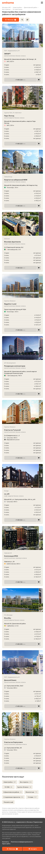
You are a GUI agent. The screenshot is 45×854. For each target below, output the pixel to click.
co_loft (6, 494)
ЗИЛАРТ (7, 54)
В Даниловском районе (13, 792)
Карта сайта (6, 843)
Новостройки (10, 782)
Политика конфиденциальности (22, 842)
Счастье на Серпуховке (13, 742)
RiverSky (7, 618)
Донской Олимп (10, 680)
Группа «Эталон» (24, 787)
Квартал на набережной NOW (15, 180)
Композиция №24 (11, 556)
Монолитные (31, 792)
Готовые (32, 797)
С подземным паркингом (13, 797)
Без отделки (26, 782)
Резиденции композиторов (14, 366)
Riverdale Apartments (12, 242)
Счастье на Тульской (12, 430)
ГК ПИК (8, 787)
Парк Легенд (9, 116)
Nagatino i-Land (10, 304)
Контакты (5, 842)
